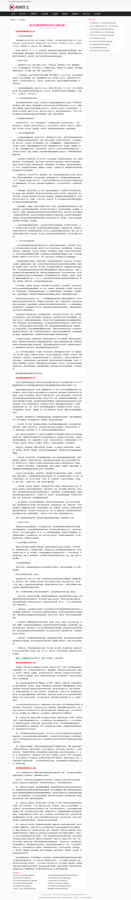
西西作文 (13, 20)
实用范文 (33, 14)
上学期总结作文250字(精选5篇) (57, 880)
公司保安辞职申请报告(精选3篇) (23, 883)
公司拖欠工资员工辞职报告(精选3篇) (24, 888)
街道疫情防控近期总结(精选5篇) (100, 50)
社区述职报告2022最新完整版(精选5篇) (102, 29)
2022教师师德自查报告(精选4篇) (100, 44)
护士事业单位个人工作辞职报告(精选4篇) (103, 23)
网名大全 (86, 14)
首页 (13, 14)
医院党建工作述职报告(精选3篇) (58, 888)
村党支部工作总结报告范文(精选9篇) (101, 41)
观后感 (64, 14)
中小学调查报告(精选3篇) (98, 38)
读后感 (55, 14)
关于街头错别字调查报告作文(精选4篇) (25, 880)
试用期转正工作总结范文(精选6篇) (58, 883)
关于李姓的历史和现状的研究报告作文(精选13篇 (63, 875)
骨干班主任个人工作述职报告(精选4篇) (102, 35)
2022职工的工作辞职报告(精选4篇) (23, 875)
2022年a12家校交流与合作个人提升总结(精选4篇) (105, 26)
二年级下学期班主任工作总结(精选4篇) (102, 32)
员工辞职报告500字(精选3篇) (22, 886)
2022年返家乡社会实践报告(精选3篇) (59, 886)
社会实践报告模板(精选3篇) (98, 47)
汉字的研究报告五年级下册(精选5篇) (59, 878)
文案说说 (75, 14)
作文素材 (97, 14)
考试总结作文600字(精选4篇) (22, 878)
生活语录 (45, 14)
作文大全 (22, 14)
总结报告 (22, 20)
